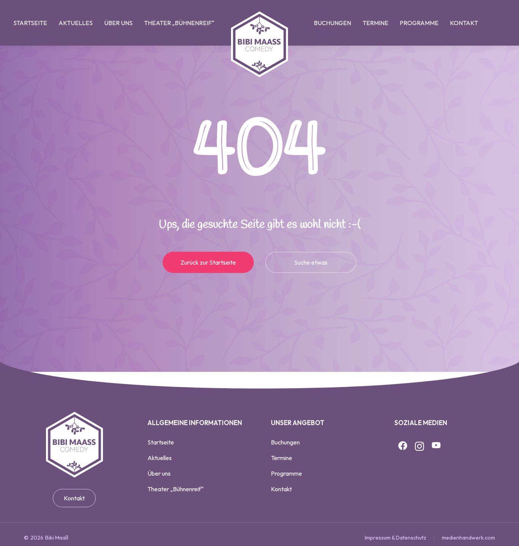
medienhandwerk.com (468, 537)
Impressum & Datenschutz (395, 537)
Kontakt (74, 498)
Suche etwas (311, 262)
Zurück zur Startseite (208, 262)
